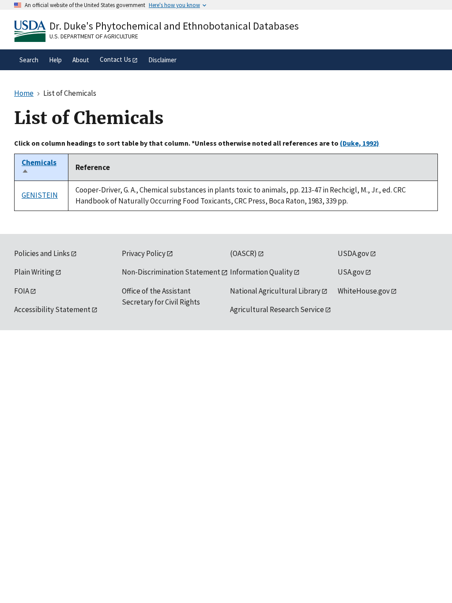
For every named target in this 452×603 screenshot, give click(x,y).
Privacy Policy (144, 253)
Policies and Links (42, 253)
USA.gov (351, 272)
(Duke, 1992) (359, 143)
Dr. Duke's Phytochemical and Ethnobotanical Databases (174, 25)
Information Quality (261, 272)
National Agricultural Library (275, 291)
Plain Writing (34, 272)
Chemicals (39, 167)
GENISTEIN (40, 195)
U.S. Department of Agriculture (93, 36)
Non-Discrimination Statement (171, 272)
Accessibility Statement (52, 309)
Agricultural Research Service (277, 309)
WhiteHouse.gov (364, 291)
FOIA (21, 291)
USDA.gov (353, 253)
